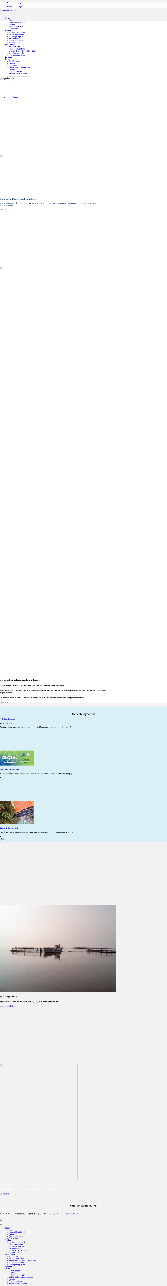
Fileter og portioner (16, 35)
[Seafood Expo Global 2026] (17, 765)
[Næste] (3, 840)
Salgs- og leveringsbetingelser (21, 67)
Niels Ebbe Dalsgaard (7, 719)
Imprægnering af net (17, 55)
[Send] (10, 80)
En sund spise (15, 39)
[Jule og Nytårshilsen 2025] (17, 824)
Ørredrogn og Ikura (16, 37)
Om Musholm (14, 61)
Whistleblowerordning (18, 73)
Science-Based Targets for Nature (22, 51)
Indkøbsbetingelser (17, 65)
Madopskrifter (14, 43)
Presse (12, 69)
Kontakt (12, 63)
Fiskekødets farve (16, 26)
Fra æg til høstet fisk (17, 22)
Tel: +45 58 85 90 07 (70, 1214)
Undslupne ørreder (16, 53)
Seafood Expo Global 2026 (9, 769)
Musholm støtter (15, 71)
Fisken (12, 20)
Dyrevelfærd (14, 28)
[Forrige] (1, 840)
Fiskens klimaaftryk (17, 49)
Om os (7, 59)
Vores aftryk (10, 45)
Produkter (9, 30)
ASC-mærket (14, 47)
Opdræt (8, 18)
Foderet (12, 24)
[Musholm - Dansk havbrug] (9, 10)
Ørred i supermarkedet (18, 41)
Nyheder (8, 57)
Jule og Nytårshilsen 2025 (9, 828)
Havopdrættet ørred (17, 32)
